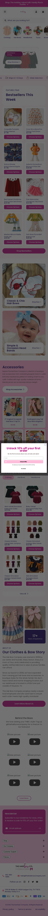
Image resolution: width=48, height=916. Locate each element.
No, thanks (23, 468)
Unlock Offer (23, 462)
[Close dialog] (45, 445)
